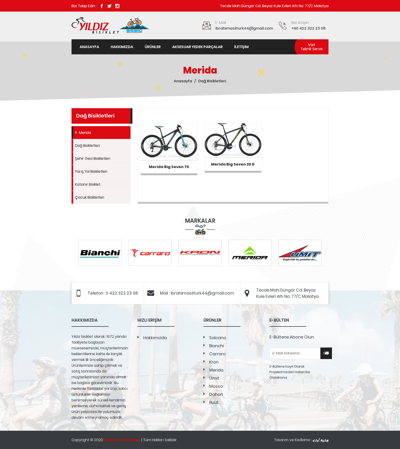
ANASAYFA (89, 46)
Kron (214, 362)
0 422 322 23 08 (122, 293)
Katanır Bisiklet (87, 184)
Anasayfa (183, 81)
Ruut (214, 402)
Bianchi (216, 346)
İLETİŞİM (241, 46)
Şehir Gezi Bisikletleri (92, 158)
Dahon (216, 394)
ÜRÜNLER (153, 46)
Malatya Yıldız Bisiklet (122, 440)
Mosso (216, 386)
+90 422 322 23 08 (308, 28)
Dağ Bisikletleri (87, 145)
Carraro (217, 354)
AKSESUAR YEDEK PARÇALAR (197, 46)
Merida (85, 132)
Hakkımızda (155, 338)
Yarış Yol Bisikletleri (91, 171)
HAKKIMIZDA (122, 46)
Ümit (214, 378)
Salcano (217, 338)
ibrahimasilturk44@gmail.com (244, 28)
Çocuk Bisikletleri (89, 197)
